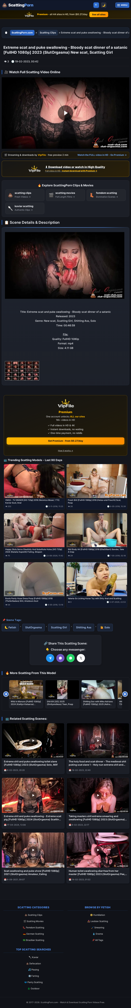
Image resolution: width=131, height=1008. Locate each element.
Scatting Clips (48, 32)
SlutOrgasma (33, 627)
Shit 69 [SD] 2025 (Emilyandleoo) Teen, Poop (60, 702)
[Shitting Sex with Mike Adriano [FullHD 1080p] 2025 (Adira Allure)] (98, 689)
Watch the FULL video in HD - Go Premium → (102, 155)
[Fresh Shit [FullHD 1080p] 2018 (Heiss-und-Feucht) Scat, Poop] (97, 481)
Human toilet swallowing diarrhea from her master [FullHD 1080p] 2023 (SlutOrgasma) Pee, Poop (97, 872)
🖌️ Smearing (97, 927)
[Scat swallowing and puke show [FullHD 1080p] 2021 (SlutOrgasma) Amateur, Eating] (33, 850)
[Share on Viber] (60, 658)
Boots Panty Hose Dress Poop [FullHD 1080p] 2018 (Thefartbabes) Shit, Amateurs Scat (29, 599)
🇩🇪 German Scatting (33, 933)
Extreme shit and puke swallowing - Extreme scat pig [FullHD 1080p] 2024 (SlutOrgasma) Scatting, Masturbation (32, 818)
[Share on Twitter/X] (81, 658)
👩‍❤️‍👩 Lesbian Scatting (97, 921)
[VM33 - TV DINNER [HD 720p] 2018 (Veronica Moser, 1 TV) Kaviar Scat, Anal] (34, 481)
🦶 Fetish (10, 627)
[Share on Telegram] (50, 658)
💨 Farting (33, 976)
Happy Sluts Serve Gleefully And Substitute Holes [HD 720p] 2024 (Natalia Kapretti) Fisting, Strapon (33, 550)
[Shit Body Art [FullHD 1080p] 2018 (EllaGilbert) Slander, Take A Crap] (97, 530)
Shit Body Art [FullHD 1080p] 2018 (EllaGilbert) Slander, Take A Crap (96, 550)
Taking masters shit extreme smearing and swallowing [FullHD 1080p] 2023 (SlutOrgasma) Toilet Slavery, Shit (97, 818)
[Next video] (125, 694)
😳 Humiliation (97, 915)
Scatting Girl (59, 627)
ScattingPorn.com (22, 32)
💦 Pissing (33, 969)
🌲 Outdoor (33, 988)
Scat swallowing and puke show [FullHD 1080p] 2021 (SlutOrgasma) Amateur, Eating (31, 872)
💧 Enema (97, 933)
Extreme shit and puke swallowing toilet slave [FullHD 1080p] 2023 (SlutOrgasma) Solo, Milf (30, 763)
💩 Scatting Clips (33, 915)
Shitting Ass (83, 627)
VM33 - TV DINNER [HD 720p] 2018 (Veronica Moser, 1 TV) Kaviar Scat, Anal (32, 501)
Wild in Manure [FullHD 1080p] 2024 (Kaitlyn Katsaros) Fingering (26, 704)
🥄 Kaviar (33, 957)
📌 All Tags (97, 940)
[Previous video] (6, 694)
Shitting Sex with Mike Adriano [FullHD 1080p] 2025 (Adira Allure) (98, 704)
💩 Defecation (33, 963)
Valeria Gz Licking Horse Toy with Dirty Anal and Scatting (94, 598)
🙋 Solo (105, 627)
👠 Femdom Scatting (33, 927)
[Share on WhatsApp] (71, 658)
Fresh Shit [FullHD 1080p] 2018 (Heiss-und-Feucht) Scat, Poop (94, 501)
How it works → (65, 450)
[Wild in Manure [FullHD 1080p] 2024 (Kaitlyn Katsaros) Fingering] (26, 689)
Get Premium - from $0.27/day (65, 440)
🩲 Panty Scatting (33, 982)
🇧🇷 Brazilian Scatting (33, 940)
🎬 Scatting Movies (33, 921)
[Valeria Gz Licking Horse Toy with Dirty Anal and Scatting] (97, 579)
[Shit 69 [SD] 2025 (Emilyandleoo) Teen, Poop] (62, 689)
